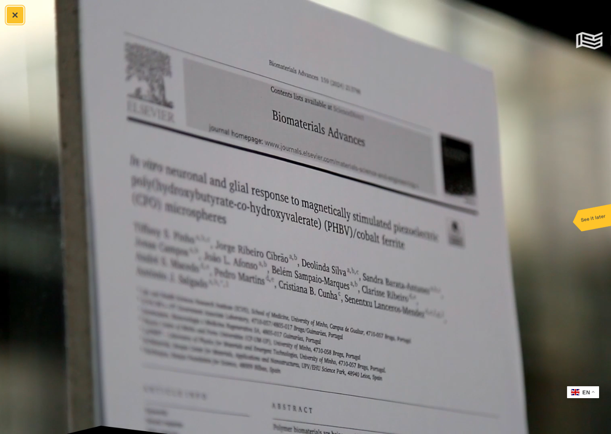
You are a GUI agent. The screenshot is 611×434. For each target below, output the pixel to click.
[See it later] (592, 217)
